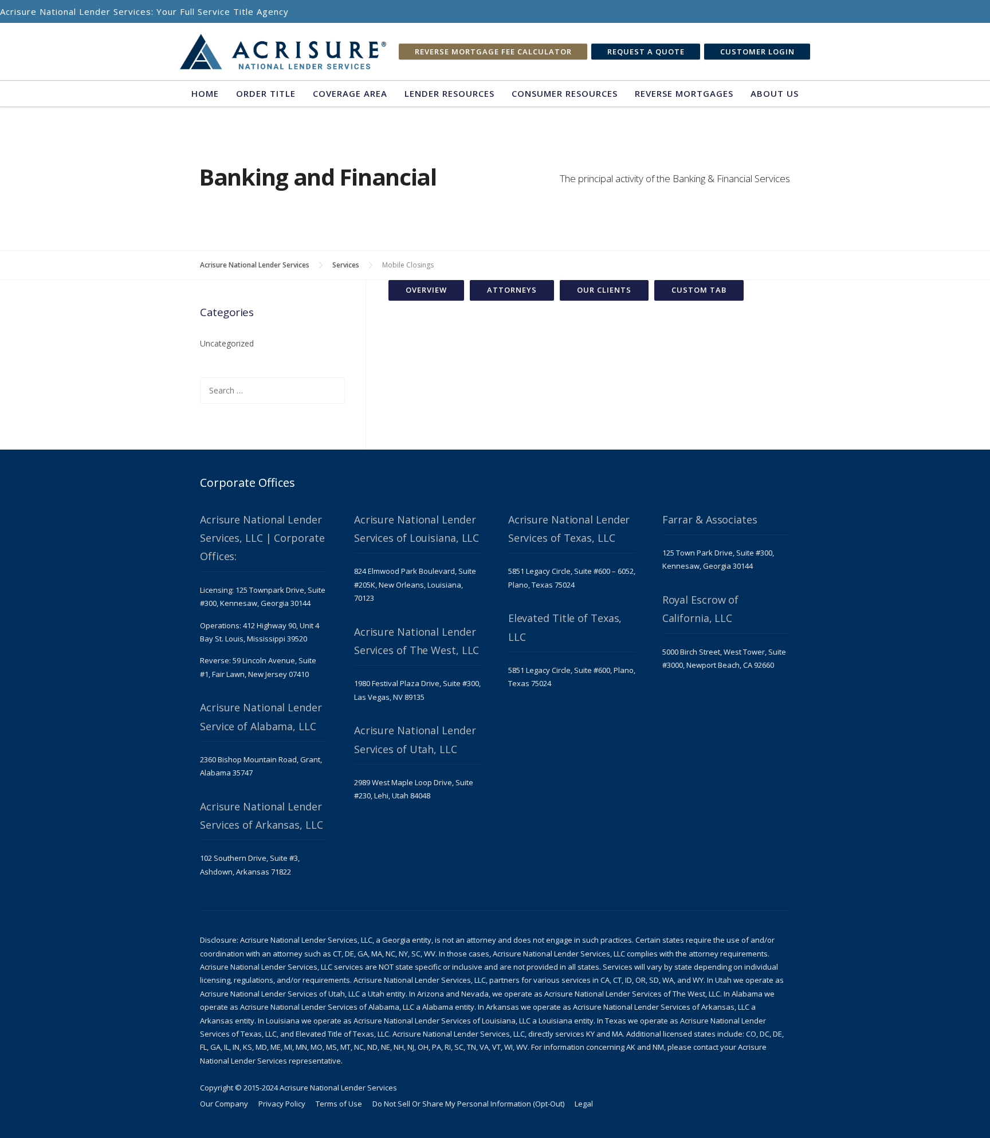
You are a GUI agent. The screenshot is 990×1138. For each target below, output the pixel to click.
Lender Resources (449, 93)
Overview (426, 290)
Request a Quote (646, 51)
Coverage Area (350, 93)
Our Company (224, 1103)
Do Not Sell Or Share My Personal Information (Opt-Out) (468, 1103)
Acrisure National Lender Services (254, 265)
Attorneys (512, 290)
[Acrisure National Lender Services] (283, 52)
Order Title (266, 93)
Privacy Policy (281, 1103)
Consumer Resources (565, 93)
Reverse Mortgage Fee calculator (493, 51)
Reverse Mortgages (684, 93)
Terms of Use (339, 1103)
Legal (584, 1103)
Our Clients (604, 290)
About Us (775, 93)
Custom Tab (698, 290)
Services (345, 265)
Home (205, 93)
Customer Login (757, 51)
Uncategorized (227, 343)
